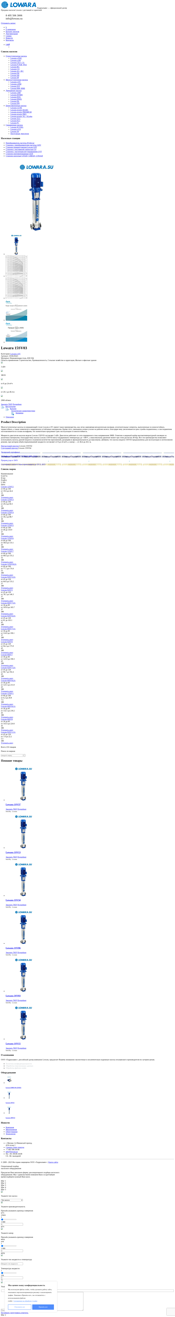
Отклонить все (19, 1307)
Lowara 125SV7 (7, 551)
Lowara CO (15, 69)
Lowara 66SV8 (7, 719)
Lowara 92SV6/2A (8, 616)
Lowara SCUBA (16, 127)
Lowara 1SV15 (13, 1043)
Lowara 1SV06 (13, 948)
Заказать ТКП (6, 404)
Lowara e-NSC (16, 58)
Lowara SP (14, 78)
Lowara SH (14, 75)
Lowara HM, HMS (17, 88)
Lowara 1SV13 (13, 852)
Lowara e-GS (15, 129)
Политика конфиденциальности (19, 1064)
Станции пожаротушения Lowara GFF (21, 147)
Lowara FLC (15, 121)
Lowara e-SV (15, 82)
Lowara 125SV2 (7, 487)
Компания (10, 1127)
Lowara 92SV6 (7, 642)
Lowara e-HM (15, 84)
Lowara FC (14, 123)
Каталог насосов (12, 32)
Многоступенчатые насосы (17, 80)
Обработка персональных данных (20, 1066)
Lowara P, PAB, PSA (18, 65)
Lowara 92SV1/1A (8, 732)
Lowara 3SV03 (13, 995)
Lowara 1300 (15, 93)
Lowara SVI (15, 86)
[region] (31, 1296)
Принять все (43, 1307)
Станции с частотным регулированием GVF (24, 152)
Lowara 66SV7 (7, 655)
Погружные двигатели (19, 134)
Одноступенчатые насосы (16, 56)
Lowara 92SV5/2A (8, 577)
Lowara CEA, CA (17, 63)
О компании (11, 29)
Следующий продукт (10, 448)
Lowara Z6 (14, 131)
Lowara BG (15, 67)
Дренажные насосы (14, 91)
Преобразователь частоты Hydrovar (20, 143)
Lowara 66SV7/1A (8, 629)
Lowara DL (14, 101)
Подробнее (17, 404)
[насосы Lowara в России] (19, 8)
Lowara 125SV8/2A (8, 564)
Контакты (10, 40)
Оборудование (12, 1132)
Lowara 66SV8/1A (8, 706)
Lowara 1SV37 (13, 804)
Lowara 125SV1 (7, 693)
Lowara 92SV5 (7, 590)
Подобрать (5, 1313)
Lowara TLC (15, 119)
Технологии (10, 1134)
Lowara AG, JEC (17, 71)
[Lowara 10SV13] (9, 1113)
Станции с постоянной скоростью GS (21, 149)
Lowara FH (14, 73)
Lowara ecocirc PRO (18, 114)
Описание (10, 417)
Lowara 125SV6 (7, 538)
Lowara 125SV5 (7, 525)
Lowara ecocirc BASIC (19, 110)
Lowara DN (15, 103)
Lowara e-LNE (16, 108)
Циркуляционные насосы (16, 106)
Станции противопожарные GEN (19, 154)
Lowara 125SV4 (7, 512)
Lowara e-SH (15, 60)
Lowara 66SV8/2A (8, 681)
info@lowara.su (12, 1152)
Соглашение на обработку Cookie (25, 1301)
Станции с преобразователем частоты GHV (23, 145)
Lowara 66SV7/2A (8, 603)
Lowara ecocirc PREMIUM (21, 112)
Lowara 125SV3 (7, 500)
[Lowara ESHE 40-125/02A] (9, 1083)
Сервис (9, 36)
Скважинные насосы (14, 125)
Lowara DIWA (16, 99)
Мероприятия (11, 1130)
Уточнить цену (7, 497)
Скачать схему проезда (15, 1147)
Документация (12, 34)
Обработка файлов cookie (16, 1068)
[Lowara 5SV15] (9, 1098)
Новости (9, 38)
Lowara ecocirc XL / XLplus (21, 116)
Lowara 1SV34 (13, 900)
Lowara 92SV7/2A (8, 668)
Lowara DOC (15, 97)
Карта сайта (53, 1162)
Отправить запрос (8, 23)
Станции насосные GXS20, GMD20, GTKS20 (24, 156)
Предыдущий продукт (10, 446)
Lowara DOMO (16, 95)
